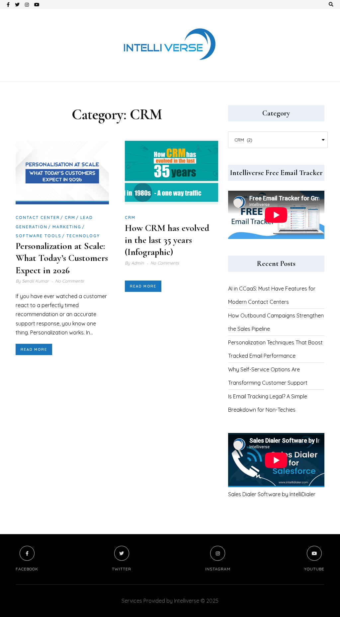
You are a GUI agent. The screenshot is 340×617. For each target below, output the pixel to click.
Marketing (66, 226)
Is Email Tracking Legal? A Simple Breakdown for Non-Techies (267, 403)
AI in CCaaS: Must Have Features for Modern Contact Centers (271, 295)
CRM (70, 217)
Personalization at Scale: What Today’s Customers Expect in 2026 (62, 258)
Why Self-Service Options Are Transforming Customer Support (267, 376)
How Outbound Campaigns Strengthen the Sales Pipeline (276, 322)
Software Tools (38, 235)
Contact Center (38, 217)
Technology (83, 235)
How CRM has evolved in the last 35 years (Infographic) (167, 240)
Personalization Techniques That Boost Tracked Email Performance (275, 349)
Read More (34, 349)
